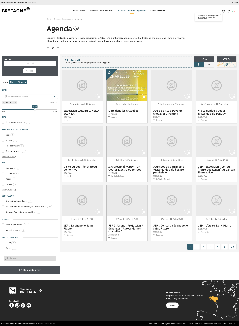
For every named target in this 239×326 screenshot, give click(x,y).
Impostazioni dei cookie (212, 324)
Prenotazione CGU (229, 324)
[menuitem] (16, 10)
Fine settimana (14, 146)
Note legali (165, 324)
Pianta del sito (154, 324)
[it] (234, 12)
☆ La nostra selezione (17, 122)
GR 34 (10, 242)
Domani (11, 140)
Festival (11, 184)
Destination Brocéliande (18, 201)
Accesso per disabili (16, 224)
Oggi (9, 135)
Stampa (235, 2)
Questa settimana (15, 151)
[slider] (35, 109)
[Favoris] (223, 11)
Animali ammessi (15, 230)
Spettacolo (12, 168)
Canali (10, 248)
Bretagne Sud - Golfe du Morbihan (22, 212)
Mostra (10, 179)
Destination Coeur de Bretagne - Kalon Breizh (28, 206)
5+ (210, 246)
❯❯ (232, 246)
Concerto (11, 173)
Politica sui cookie (195, 324)
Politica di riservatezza (179, 324)
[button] (229, 11)
